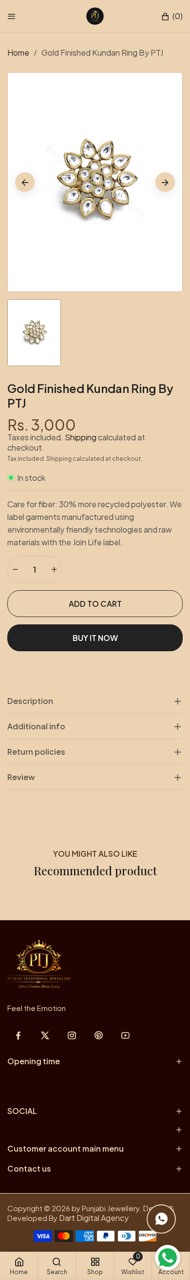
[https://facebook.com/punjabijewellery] (18, 1035)
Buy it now (95, 638)
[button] (172, 16)
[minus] (15, 569)
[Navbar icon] (11, 16)
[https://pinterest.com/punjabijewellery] (99, 1035)
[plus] (54, 569)
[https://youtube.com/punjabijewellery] (125, 1035)
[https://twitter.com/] (45, 1035)
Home (18, 52)
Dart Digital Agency (94, 1218)
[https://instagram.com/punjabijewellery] (72, 1035)
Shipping (80, 437)
